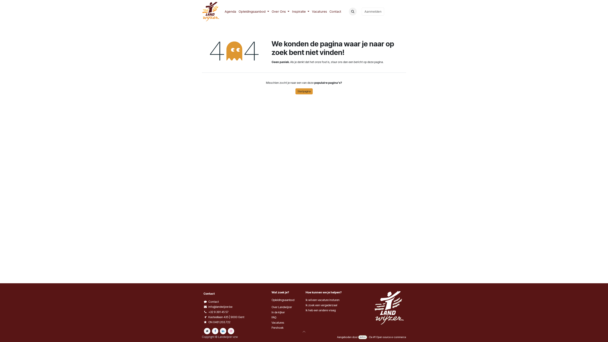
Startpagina (304, 91)
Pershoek (278, 327)
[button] (353, 12)
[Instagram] (231, 331)
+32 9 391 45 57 (218, 312)
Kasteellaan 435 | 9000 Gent (226, 317)
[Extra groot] (207, 331)
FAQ (274, 317)
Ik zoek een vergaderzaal (322, 305)
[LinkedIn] (223, 331)
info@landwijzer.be (220, 306)
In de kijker (278, 312)
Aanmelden (372, 11)
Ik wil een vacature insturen (322, 300)
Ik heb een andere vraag (321, 310)
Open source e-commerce (391, 337)
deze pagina (375, 62)
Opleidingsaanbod (283, 300)
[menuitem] (230, 11)
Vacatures (278, 322)
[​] (359, 11)
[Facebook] (215, 331)
